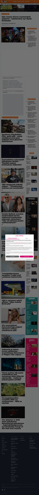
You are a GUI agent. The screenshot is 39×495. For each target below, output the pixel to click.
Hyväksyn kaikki (26, 256)
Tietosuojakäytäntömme (29, 259)
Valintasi (26, 238)
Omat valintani (12, 256)
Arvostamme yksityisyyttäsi (12, 238)
